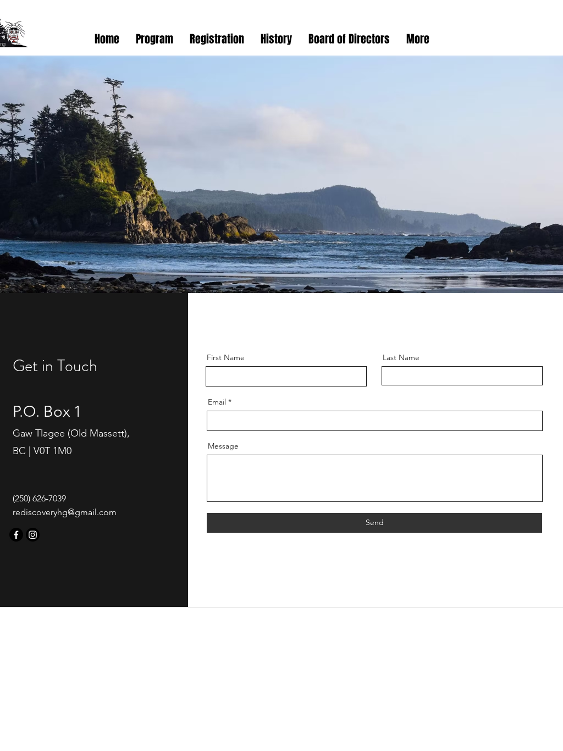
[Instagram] (33, 535)
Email (217, 402)
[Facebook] (16, 535)
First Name (226, 357)
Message (223, 446)
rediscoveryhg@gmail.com (65, 512)
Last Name (401, 357)
